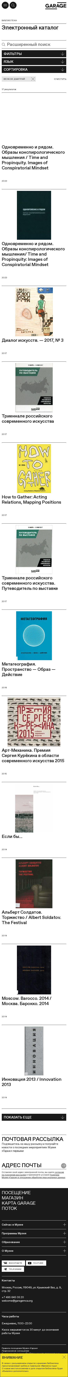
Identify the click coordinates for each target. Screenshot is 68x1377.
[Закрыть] (64, 1357)
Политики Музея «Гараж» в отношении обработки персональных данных (33, 1176)
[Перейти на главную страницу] (55, 6)
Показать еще (18, 1117)
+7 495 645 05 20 (13, 1297)
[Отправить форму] (63, 1165)
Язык (8, 61)
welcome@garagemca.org (17, 1300)
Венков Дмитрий (14, 79)
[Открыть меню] (5, 5)
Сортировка (16, 69)
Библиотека (9, 20)
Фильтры (13, 54)
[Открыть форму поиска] (13, 5)
